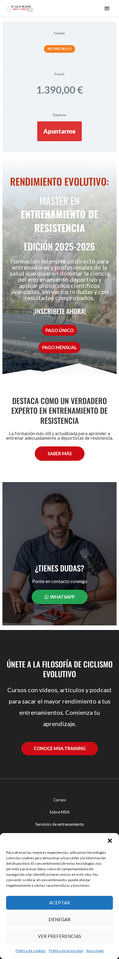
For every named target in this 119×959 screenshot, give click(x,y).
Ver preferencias (59, 936)
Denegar (59, 919)
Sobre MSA (59, 812)
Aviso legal (94, 950)
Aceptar (59, 902)
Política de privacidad (66, 950)
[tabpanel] (59, 391)
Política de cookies (31, 950)
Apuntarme (59, 131)
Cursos (59, 799)
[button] (110, 841)
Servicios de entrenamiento (59, 824)
